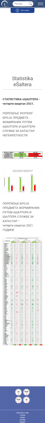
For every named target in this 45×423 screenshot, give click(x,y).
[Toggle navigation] (41, 4)
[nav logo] (4, 3)
